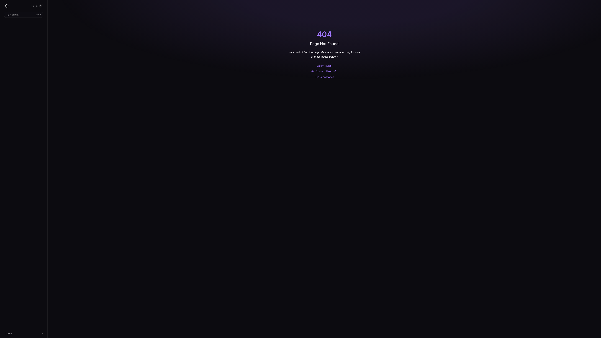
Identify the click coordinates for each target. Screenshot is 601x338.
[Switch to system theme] (33, 6)
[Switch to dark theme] (40, 6)
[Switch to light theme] (37, 6)
